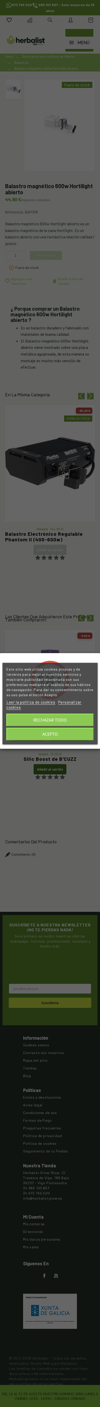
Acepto (50, 734)
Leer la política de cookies (30, 702)
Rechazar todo (50, 720)
